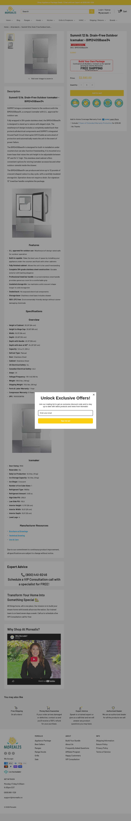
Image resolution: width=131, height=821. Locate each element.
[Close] (93, 394)
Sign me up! (65, 421)
